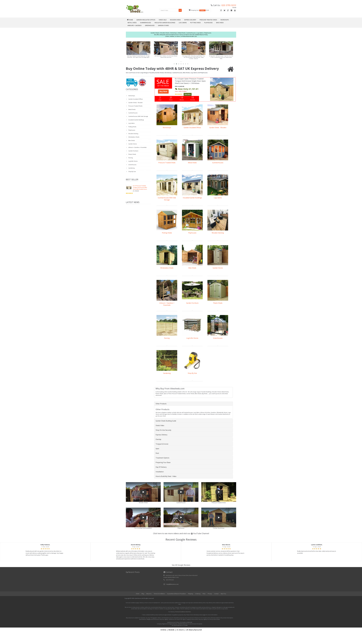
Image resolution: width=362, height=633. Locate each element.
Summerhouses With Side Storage (138, 116)
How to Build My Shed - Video (166, 476)
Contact (216, 594)
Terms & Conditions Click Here (183, 611)
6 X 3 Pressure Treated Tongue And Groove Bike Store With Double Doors (140, 187)
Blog (143, 594)
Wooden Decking (133, 133)
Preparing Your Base (163, 462)
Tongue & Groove (162, 444)
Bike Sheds (220, 22)
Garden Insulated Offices (145, 20)
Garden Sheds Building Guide (166, 421)
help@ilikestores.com (172, 584)
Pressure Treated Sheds (208, 20)
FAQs (204, 594)
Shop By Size (132, 171)
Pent (157, 453)
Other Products (161, 404)
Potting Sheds (195, 22)
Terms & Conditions (159, 594)
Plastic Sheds (132, 154)
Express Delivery (190, 20)
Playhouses (208, 22)
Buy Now (163, 91)
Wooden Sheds (175, 20)
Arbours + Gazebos (135, 25)
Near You (223, 594)
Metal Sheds (132, 22)
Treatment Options (162, 458)
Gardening (131, 168)
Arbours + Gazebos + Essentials (137, 147)
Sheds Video (160, 425)
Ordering (197, 594)
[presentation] (180, 61)
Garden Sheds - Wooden (135, 102)
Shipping (190, 594)
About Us (148, 594)
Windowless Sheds (133, 137)
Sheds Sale (162, 20)
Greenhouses (150, 25)
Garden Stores (163, 25)
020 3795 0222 (229, 5)
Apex (157, 449)
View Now (188, 94)
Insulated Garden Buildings (165, 22)
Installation (160, 472)
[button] (174, 64)
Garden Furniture (133, 151)
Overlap (158, 439)
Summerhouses (145, 22)
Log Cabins (183, 22)
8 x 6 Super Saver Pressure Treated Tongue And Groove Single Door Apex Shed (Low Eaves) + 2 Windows (190, 81)
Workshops (224, 20)
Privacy (210, 594)
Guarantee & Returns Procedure (176, 594)
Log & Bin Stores (133, 161)
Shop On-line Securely (163, 430)
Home (137, 594)
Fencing (130, 158)
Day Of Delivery (161, 467)
